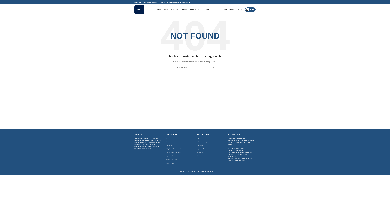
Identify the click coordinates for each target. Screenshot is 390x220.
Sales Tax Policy (202, 142)
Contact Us (169, 142)
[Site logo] (139, 9)
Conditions (169, 145)
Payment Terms (171, 156)
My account (200, 152)
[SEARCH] (213, 67)
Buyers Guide (201, 149)
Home (198, 138)
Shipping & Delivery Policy (174, 149)
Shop (198, 156)
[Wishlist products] (242, 10)
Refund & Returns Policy (173, 152)
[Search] (238, 10)
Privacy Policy (170, 163)
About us (168, 138)
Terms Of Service (171, 159)
